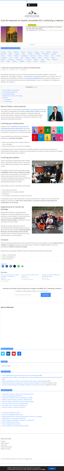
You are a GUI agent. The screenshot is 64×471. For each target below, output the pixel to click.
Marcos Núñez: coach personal (10, 90)
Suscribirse (46, 294)
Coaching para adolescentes (9, 92)
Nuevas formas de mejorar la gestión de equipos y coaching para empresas (10, 276)
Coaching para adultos (8, 94)
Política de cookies (5, 448)
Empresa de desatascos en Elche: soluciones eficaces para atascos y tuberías (22, 381)
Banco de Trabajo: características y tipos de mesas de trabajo (18, 401)
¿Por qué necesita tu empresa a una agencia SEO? (15, 403)
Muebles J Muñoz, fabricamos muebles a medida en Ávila (17, 399)
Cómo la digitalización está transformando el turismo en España (18, 375)
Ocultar (35, 87)
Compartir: (7, 99)
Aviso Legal (4, 445)
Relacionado (8, 101)
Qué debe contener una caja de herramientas (13, 407)
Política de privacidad (6, 447)
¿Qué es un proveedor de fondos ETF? (12, 396)
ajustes (43, 469)
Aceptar (52, 468)
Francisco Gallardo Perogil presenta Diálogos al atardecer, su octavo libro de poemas (44, 28)
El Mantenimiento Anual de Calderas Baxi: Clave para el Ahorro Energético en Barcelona (24, 383)
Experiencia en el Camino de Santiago (12, 95)
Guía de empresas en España (8, 459)
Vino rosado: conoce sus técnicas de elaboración (14, 405)
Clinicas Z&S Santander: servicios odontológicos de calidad (17, 397)
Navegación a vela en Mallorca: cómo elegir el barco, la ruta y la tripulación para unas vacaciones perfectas (29, 377)
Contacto (5, 97)
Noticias (43, 30)
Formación (23, 69)
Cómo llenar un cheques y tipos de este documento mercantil (17, 394)
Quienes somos (5, 443)
